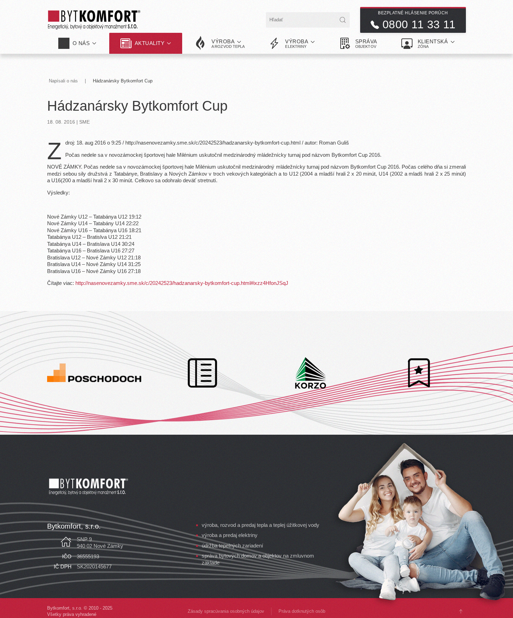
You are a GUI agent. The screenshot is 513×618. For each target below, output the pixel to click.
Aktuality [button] (150, 43)
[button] (220, 43)
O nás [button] (81, 43)
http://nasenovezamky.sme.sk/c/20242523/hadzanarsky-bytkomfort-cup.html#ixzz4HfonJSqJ (181, 283)
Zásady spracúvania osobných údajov (226, 611)
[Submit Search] (343, 20)
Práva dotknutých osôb (301, 611)
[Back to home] (94, 20)
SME (84, 122)
